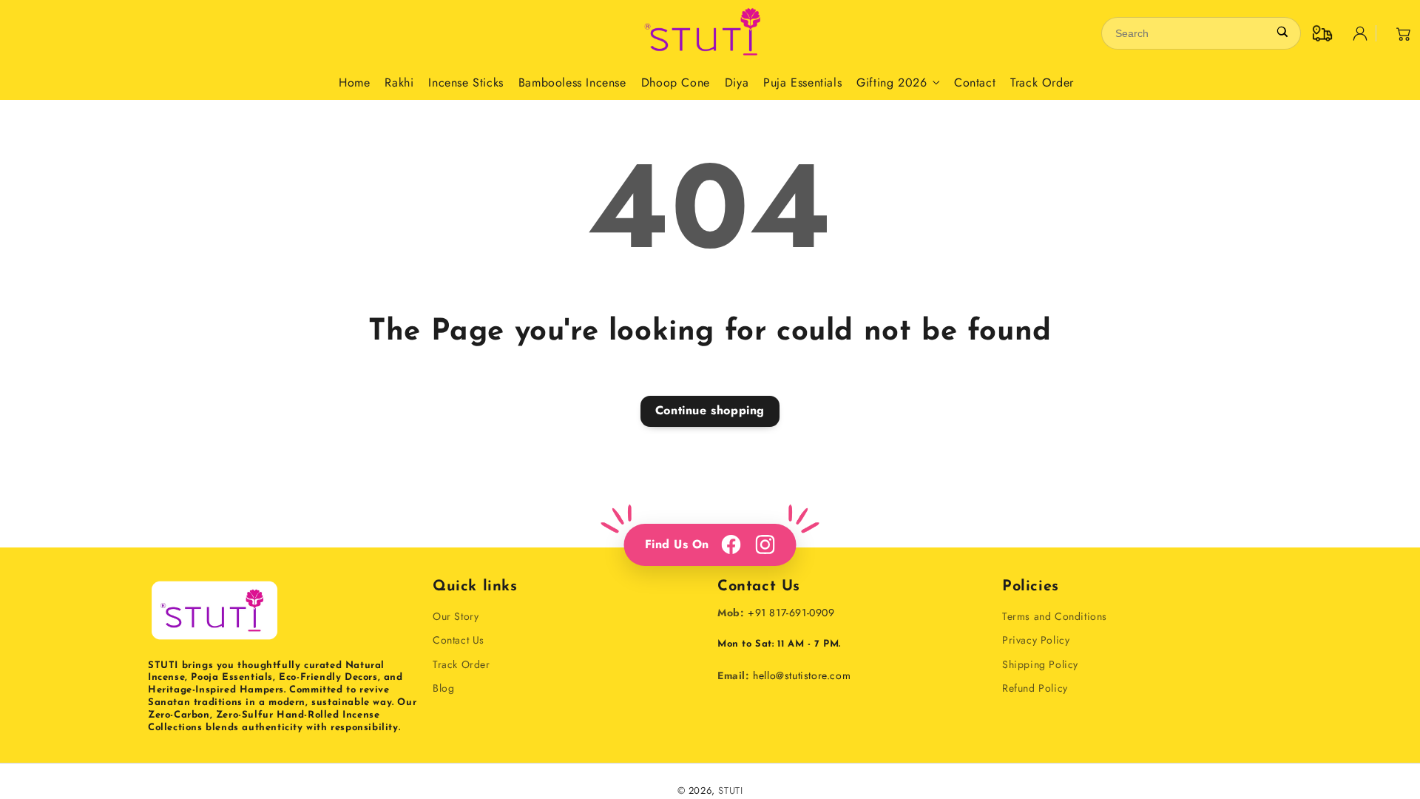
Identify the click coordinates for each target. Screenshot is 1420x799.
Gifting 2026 (891, 83)
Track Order (461, 664)
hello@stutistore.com (802, 675)
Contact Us (458, 640)
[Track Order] (1322, 33)
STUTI (730, 790)
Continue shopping (710, 410)
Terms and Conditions (1054, 616)
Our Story (456, 616)
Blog (443, 688)
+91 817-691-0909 (791, 612)
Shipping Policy (1040, 664)
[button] (1403, 33)
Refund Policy (1035, 688)
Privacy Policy (1035, 640)
